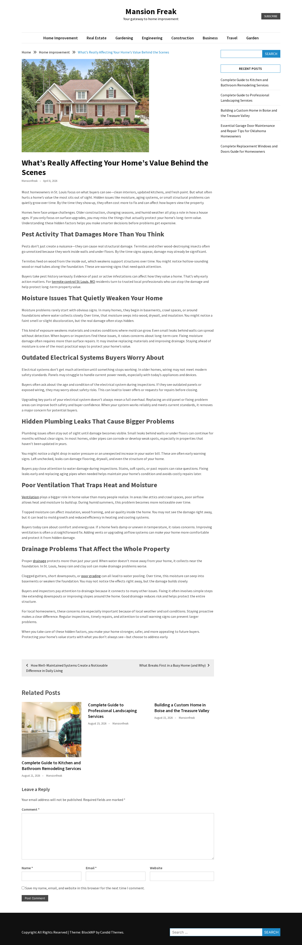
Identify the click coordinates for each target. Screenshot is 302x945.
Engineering (152, 37)
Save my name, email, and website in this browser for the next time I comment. (85, 888)
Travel (232, 37)
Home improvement (60, 37)
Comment (31, 809)
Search (271, 53)
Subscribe (270, 16)
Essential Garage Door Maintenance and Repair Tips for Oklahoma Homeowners (248, 130)
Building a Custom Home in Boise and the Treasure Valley (181, 707)
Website (156, 868)
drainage (39, 561)
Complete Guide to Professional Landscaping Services (112, 710)
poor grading (91, 576)
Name (27, 868)
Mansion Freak (151, 11)
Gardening (124, 37)
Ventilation (30, 497)
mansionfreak (30, 181)
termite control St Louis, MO (73, 281)
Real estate (97, 37)
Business (210, 37)
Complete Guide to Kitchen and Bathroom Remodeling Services (51, 765)
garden (252, 37)
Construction (182, 37)
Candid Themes (111, 932)
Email (91, 868)
